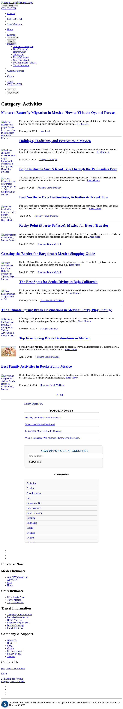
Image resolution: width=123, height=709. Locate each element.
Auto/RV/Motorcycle (23, 46)
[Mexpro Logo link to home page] (17, 2)
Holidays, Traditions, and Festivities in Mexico (55, 141)
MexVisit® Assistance (17, 617)
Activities (31, 483)
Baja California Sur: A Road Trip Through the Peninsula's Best (68, 169)
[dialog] (5, 704)
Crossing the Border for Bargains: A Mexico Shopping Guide (48, 254)
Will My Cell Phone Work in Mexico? (43, 417)
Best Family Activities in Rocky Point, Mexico (36, 366)
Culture (30, 537)
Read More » (83, 124)
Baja (29, 498)
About (10, 81)
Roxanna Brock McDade (49, 187)
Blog (9, 643)
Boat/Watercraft (20, 49)
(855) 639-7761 (8, 8)
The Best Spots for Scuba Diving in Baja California (58, 282)
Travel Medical (14, 600)
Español (11, 13)
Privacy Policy (14, 653)
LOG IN (11, 41)
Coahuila (31, 532)
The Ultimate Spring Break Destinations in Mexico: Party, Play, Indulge (56, 310)
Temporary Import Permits (19, 614)
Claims (10, 76)
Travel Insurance (21, 65)
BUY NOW (13, 38)
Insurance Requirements (18, 622)
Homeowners (19, 52)
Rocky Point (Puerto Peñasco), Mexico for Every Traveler (63, 225)
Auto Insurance (34, 493)
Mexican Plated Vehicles (24, 62)
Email (4, 673)
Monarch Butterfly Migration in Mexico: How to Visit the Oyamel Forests (58, 113)
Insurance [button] (11, 43)
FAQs (10, 645)
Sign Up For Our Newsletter (64, 450)
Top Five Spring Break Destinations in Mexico (54, 338)
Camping (31, 518)
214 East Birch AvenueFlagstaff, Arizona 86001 (13, 680)
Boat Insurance (34, 508)
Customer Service (15, 70)
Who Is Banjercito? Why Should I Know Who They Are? (52, 438)
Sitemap (11, 656)
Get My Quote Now (33, 404)
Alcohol (30, 488)
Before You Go (34, 503)
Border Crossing (34, 513)
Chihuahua (32, 523)
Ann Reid (45, 131)
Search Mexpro (14, 24)
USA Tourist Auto (15, 597)
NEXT (60, 395)
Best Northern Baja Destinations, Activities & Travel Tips (63, 197)
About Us (11, 640)
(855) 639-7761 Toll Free (13, 668)
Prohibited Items (15, 628)
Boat (9, 582)
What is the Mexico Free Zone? (40, 424)
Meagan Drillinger (48, 159)
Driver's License (21, 57)
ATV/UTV (18, 54)
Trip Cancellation (15, 602)
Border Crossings (15, 625)
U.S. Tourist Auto (21, 60)
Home (10, 29)
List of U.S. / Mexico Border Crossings (43, 431)
